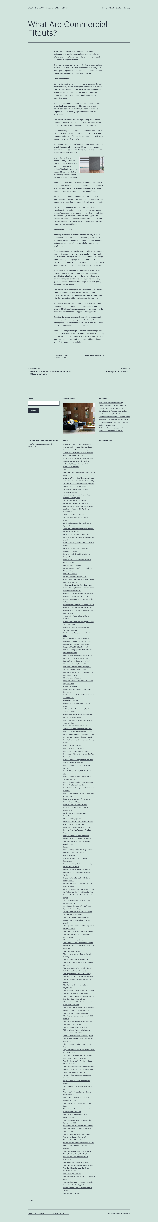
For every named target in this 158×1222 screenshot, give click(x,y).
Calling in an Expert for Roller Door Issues (77, 585)
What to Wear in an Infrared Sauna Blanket (78, 1126)
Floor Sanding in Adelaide (72, 678)
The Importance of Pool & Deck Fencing (77, 974)
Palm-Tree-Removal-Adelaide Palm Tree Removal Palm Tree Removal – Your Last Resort (77, 830)
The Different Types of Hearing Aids (75, 959)
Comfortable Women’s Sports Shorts (76, 616)
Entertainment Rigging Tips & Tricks (76, 644)
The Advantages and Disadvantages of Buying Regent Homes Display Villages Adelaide (76, 920)
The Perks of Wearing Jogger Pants (75, 993)
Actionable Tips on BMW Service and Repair (78, 478)
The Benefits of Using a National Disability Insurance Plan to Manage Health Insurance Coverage (78, 945)
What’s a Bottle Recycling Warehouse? (76, 1134)
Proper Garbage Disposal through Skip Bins (78, 850)
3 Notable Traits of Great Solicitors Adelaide (78, 444)
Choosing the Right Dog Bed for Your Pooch (78, 605)
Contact (119, 8)
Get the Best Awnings (70, 700)
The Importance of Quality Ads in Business (78, 976)
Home (104, 8)
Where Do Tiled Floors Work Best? (75, 1154)
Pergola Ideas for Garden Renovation (76, 836)
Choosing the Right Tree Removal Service (77, 607)
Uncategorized (99, 355)
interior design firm (94, 331)
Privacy (127, 8)
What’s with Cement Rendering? (74, 1137)
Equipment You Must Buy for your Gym (76, 647)
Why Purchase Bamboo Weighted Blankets (78, 1165)
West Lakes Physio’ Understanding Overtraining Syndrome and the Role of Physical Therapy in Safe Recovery (112, 405)
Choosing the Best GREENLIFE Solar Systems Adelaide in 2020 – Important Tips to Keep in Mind (78, 599)
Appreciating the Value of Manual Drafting (78, 506)
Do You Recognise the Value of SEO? (76, 638)
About (111, 8)
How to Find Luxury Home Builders (75, 785)
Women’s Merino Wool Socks (73, 1193)
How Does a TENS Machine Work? (75, 748)
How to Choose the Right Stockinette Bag (78, 782)
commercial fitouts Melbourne (81, 103)
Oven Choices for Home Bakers (74, 824)
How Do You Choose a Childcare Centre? (77, 737)
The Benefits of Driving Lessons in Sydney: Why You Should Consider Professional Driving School (78, 934)
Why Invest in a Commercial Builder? (76, 1162)
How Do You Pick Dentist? (72, 745)
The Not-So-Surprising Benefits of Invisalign (78, 990)
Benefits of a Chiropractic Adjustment (76, 534)
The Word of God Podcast (72, 1024)
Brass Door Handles (70, 574)
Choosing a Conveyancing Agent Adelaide (78, 593)
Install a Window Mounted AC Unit (75, 805)
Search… (31, 399)
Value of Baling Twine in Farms (74, 1072)
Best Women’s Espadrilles (72, 565)
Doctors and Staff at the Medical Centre (77, 641)
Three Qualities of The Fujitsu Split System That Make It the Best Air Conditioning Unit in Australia (78, 1038)
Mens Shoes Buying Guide (72, 819)
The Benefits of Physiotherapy (74, 940)
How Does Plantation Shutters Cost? (76, 751)
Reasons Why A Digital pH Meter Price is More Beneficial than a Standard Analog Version (77, 872)
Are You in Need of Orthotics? (73, 514)
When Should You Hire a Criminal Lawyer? (77, 1151)
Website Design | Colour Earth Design (48, 8)
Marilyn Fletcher (61, 357)
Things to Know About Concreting (75, 1027)
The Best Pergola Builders (72, 951)
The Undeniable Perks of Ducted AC (75, 1013)
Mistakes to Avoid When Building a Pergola (78, 821)
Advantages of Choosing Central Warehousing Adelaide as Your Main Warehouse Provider (75, 489)
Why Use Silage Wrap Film (72, 1173)
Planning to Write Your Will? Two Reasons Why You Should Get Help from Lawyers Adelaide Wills (77, 841)
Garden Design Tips (70, 686)
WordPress (126, 1213)
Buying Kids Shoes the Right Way (74, 576)
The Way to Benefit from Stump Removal (77, 1021)
